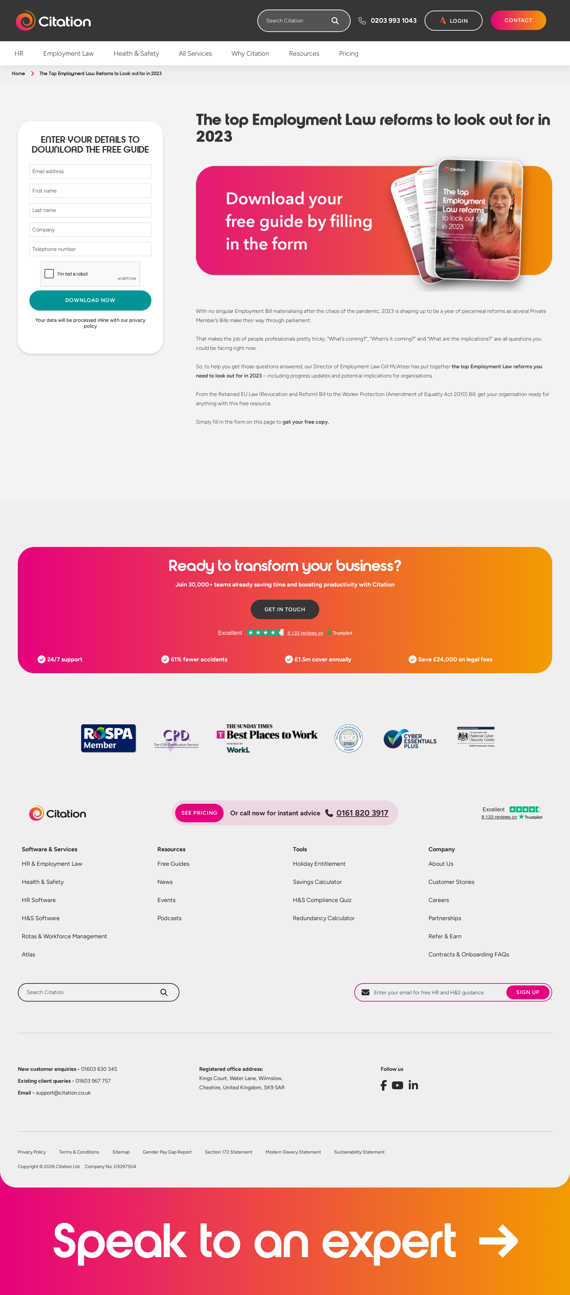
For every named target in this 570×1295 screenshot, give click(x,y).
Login (459, 21)
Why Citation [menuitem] (250, 53)
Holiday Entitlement (319, 864)
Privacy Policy (32, 1152)
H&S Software (41, 918)
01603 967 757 (64, 1081)
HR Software (39, 900)
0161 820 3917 (362, 813)
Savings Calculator (317, 882)
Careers (438, 900)
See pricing (199, 813)
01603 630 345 (67, 1069)
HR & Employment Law (52, 864)
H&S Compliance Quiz (322, 900)
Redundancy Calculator (324, 918)
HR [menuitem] (19, 53)
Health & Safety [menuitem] (136, 53)
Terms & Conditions (79, 1152)
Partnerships (444, 918)
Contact (518, 20)
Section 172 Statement (228, 1152)
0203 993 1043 (394, 20)
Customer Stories (451, 882)
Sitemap (121, 1152)
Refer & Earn (444, 936)
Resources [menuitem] (304, 53)
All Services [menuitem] (195, 53)
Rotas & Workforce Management (64, 936)
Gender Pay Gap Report (167, 1152)
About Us (440, 864)
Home (18, 73)
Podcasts (169, 918)
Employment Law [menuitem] (68, 53)
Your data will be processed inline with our (90, 323)
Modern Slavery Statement (293, 1152)
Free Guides (173, 864)
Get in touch (285, 609)
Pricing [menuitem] (349, 53)
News (165, 882)
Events (166, 900)
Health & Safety (43, 882)
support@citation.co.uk (54, 1093)
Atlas (28, 954)
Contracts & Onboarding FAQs (468, 954)
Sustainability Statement (359, 1152)
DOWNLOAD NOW (90, 300)
